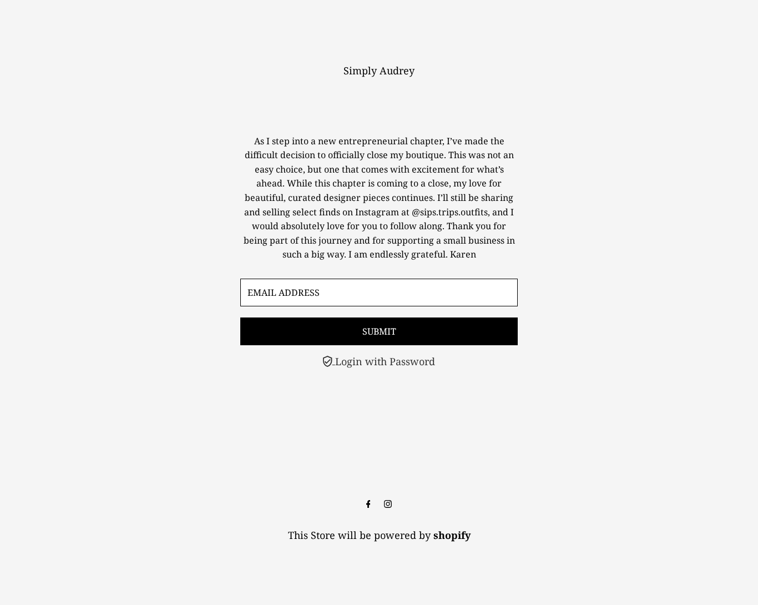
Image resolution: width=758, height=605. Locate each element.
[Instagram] (388, 504)
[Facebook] (368, 504)
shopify (452, 535)
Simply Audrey (379, 70)
